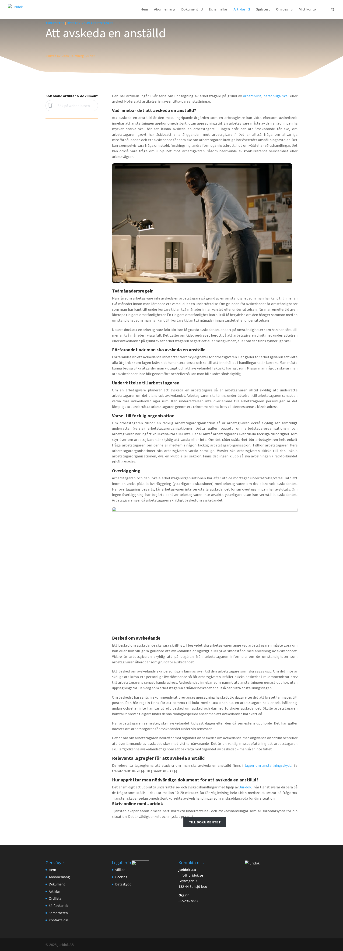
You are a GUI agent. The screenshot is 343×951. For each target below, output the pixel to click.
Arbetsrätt (55, 23)
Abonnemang (164, 9)
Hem (144, 9)
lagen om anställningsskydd (268, 765)
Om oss (282, 9)
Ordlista (55, 898)
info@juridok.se (190, 875)
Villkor (120, 869)
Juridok (245, 787)
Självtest (263, 9)
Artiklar (239, 9)
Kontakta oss (59, 920)
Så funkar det (59, 905)
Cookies (121, 877)
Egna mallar (218, 9)
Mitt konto (307, 9)
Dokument (189, 9)
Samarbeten (58, 913)
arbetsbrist (252, 96)
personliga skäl (276, 96)
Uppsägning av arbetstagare (90, 23)
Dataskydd (123, 884)
